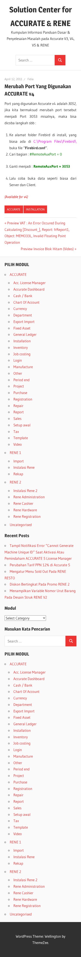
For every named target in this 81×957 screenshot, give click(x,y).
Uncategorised (21, 524)
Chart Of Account (26, 302)
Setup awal (21, 425)
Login (17, 360)
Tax (16, 431)
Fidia (30, 79)
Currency (20, 308)
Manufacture (23, 366)
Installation (35, 209)
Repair (18, 405)
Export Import (24, 321)
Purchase (20, 392)
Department (22, 315)
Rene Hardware (25, 510)
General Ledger (25, 334)
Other (17, 373)
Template (20, 437)
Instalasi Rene (24, 467)
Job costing (21, 354)
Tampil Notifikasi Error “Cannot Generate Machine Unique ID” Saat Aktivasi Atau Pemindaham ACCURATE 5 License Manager (39, 552)
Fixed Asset (21, 328)
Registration (22, 399)
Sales (17, 418)
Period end (21, 380)
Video (17, 444)
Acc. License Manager (29, 282)
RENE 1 (15, 452)
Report (18, 412)
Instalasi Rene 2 (25, 490)
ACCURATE (14, 209)
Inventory (20, 347)
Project (18, 386)
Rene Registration (27, 516)
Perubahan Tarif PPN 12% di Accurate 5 (40, 565)
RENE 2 (15, 482)
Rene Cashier (23, 503)
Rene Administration (29, 497)
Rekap (18, 474)
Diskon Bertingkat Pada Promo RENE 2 (40, 584)
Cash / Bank (22, 295)
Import (18, 461)
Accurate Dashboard (28, 289)
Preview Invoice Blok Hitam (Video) (47, 249)
